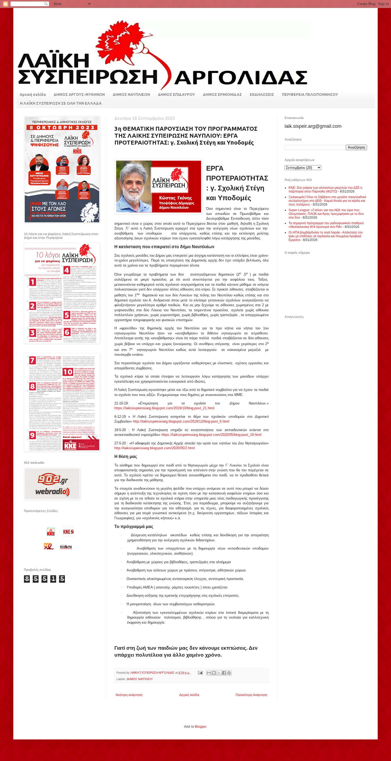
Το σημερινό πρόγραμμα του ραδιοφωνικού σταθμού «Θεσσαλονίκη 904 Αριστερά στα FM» (326, 225)
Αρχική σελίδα (33, 94)
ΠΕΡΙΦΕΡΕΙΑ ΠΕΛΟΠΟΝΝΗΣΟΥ (310, 94)
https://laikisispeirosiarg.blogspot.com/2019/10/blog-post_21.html (164, 408)
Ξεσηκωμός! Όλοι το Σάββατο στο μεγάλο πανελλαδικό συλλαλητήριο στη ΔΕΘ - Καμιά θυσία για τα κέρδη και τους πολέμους (327, 201)
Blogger (200, 727)
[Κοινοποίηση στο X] (219, 673)
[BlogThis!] (214, 673)
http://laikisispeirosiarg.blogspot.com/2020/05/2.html (154, 448)
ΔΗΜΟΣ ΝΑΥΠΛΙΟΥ (140, 679)
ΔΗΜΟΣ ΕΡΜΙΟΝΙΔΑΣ (222, 94)
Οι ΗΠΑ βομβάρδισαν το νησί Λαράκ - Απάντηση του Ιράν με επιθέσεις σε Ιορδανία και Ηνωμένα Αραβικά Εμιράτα (326, 236)
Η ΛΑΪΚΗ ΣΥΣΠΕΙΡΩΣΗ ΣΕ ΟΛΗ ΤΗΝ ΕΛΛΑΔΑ (61, 103)
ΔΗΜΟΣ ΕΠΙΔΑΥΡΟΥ (176, 94)
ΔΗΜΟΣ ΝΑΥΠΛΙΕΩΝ (131, 94)
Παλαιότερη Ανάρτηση (251, 695)
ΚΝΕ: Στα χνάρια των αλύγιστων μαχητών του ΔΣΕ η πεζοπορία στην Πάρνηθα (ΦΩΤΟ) (325, 189)
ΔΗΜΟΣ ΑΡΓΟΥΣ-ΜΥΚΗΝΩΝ (79, 94)
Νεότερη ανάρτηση (129, 695)
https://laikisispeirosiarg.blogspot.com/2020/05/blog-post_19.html (211, 435)
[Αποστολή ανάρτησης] (200, 672)
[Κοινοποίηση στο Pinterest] (229, 673)
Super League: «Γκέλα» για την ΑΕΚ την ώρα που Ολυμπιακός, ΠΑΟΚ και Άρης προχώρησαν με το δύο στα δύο (326, 214)
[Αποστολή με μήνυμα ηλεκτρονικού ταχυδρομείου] (208, 673)
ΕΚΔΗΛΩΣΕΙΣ (262, 94)
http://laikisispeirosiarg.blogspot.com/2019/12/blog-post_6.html (181, 421)
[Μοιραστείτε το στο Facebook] (224, 673)
